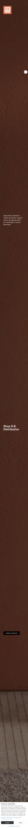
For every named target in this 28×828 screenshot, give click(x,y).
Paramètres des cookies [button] (14, 826)
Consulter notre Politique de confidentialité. (11, 817)
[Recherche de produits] (26, 72)
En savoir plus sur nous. (6, 819)
